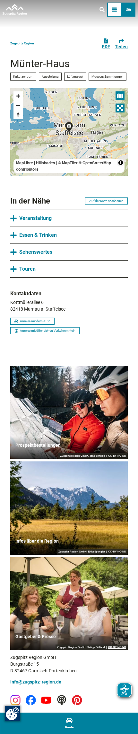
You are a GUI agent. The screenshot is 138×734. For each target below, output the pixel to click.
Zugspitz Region (22, 43)
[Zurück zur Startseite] (15, 9)
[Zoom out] (18, 105)
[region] (69, 132)
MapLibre (24, 163)
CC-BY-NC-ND (117, 456)
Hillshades (45, 163)
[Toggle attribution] (121, 162)
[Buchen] (128, 10)
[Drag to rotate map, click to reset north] (18, 114)
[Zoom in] (18, 96)
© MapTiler (68, 163)
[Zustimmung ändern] (12, 713)
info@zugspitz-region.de (35, 681)
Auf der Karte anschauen (106, 201)
